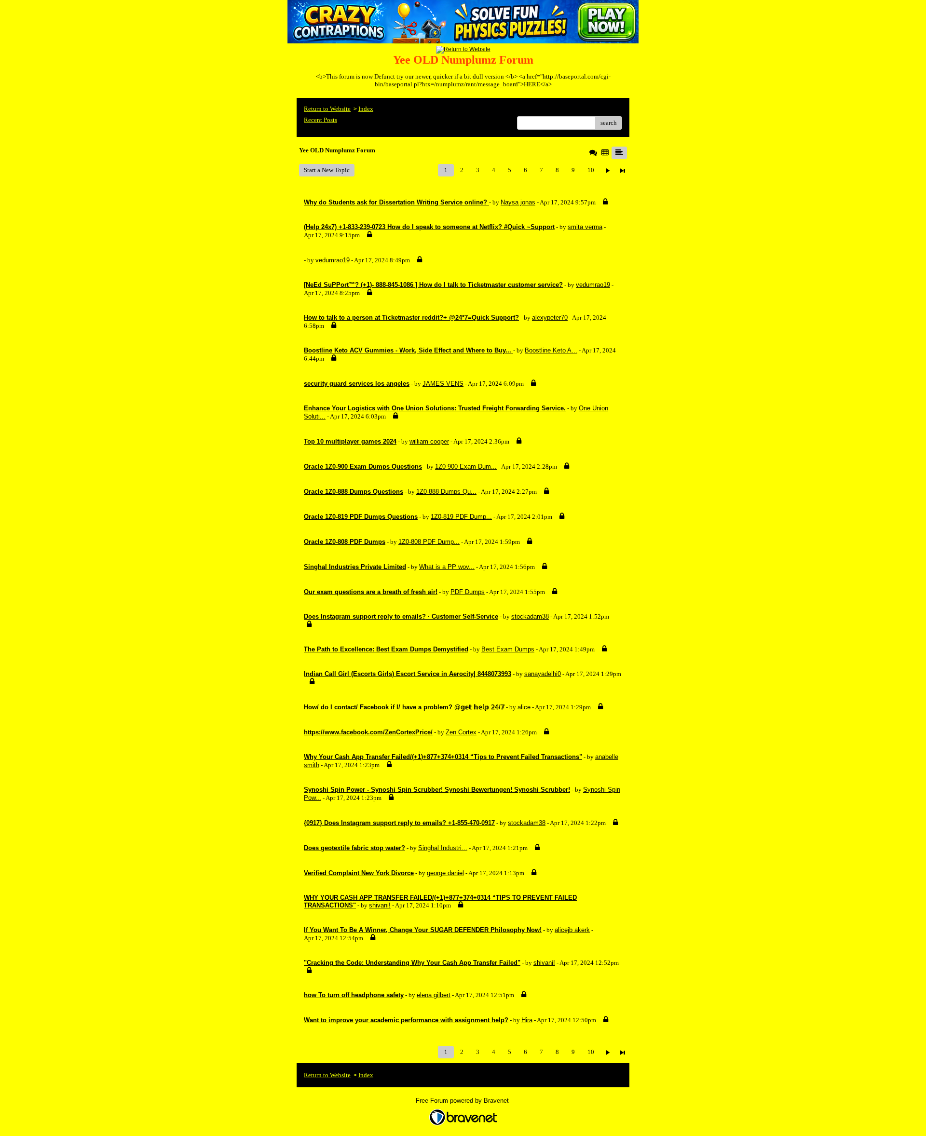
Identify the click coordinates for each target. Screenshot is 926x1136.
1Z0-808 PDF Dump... (429, 541)
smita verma (585, 226)
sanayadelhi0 (542, 673)
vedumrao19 (332, 260)
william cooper (429, 441)
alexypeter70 (550, 317)
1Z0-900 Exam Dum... (466, 466)
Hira (526, 1020)
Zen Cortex (461, 732)
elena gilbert (433, 995)
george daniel (445, 873)
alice (524, 707)
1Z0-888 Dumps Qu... (446, 491)
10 (590, 170)
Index (365, 108)
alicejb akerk (572, 929)
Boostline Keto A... (551, 350)
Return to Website (327, 108)
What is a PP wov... (447, 566)
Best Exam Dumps (507, 649)
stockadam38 (530, 616)
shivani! (380, 905)
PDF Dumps (467, 591)
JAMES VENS (442, 383)
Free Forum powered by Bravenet (463, 1100)
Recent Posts (320, 119)
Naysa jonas (518, 202)
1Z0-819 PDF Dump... (461, 516)
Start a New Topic (327, 170)
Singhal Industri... (442, 848)
